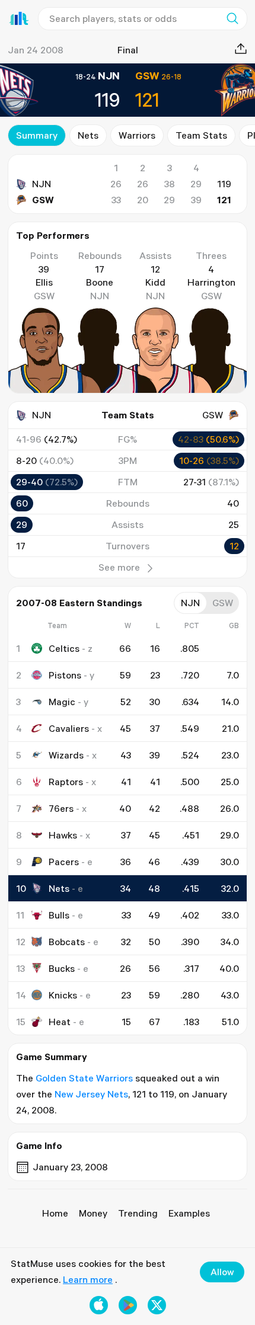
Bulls (59, 914)
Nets (88, 135)
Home (55, 1213)
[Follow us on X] (156, 1305)
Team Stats (201, 135)
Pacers (64, 861)
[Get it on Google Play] (128, 1305)
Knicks (63, 994)
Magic (62, 701)
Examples (189, 1213)
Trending (138, 1213)
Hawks (63, 834)
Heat (60, 1021)
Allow (222, 1271)
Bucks (62, 968)
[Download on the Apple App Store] (99, 1305)
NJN (41, 183)
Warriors (137, 135)
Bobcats (67, 941)
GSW (43, 199)
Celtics (64, 648)
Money (93, 1213)
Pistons (65, 674)
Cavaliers (69, 728)
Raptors (66, 781)
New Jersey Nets (91, 1093)
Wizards (66, 754)
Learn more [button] (88, 1279)
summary (37, 135)
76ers (61, 808)
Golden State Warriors (84, 1077)
